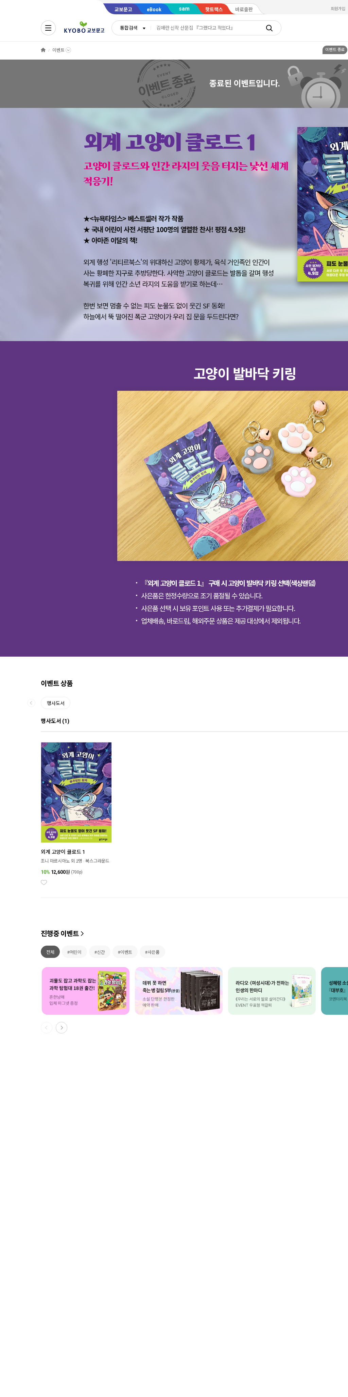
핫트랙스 (214, 9)
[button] (129, 482)
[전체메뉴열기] (48, 27)
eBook (154, 9)
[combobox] (131, 27)
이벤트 (58, 50)
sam (184, 8)
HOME (43, 50)
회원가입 (338, 8)
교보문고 (123, 9)
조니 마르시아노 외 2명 (61, 861)
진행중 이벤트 (60, 934)
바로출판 (244, 9)
